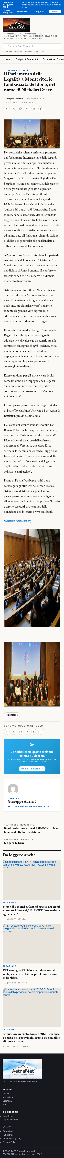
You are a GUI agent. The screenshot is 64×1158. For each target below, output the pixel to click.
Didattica (7, 1101)
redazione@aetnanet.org (17, 521)
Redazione (12, 715)
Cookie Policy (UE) (12, 1138)
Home (8, 59)
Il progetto (8, 1116)
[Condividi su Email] (34, 108)
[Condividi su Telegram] (27, 108)
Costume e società (16, 70)
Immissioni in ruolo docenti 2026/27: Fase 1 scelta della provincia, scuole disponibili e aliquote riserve (31, 1038)
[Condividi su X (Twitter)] (13, 108)
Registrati (40, 11)
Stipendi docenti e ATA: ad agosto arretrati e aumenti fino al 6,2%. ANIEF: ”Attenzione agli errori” (31, 910)
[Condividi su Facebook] (7, 108)
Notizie (6, 1094)
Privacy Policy (10, 1142)
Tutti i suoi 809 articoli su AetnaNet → (28, 807)
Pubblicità (7, 1135)
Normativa (8, 1097)
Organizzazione (10, 1120)
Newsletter (22, 11)
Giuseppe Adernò (13, 99)
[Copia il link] (41, 108)
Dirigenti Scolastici (27, 59)
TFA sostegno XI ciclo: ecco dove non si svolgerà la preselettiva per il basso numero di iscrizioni (31, 974)
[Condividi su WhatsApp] (20, 108)
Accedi (55, 11)
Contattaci (8, 1131)
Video (5, 1104)
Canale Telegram (7, 11)
